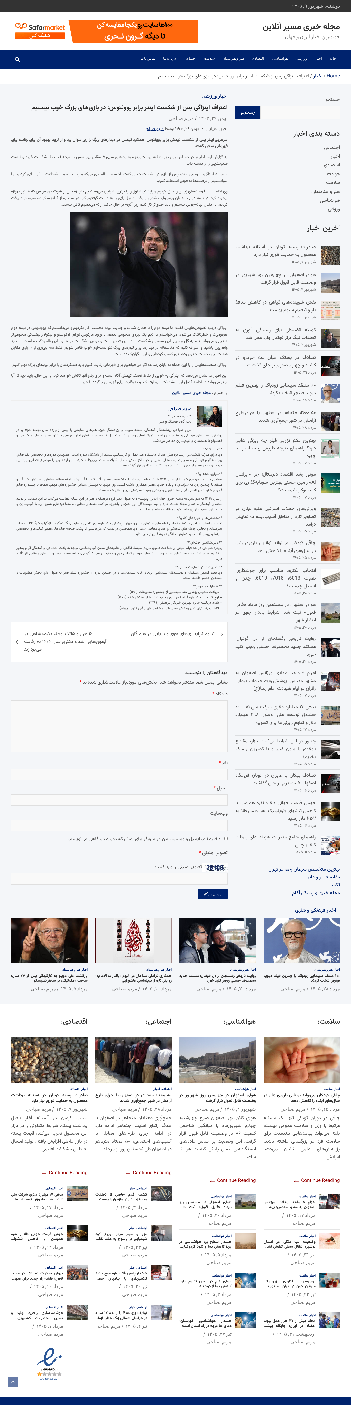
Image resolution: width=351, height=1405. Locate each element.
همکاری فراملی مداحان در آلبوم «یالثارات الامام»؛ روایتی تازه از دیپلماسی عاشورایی (133, 978)
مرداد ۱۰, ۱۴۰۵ (157, 989)
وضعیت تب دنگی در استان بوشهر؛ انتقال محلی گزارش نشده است (290, 1247)
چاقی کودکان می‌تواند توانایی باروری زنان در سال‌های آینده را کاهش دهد (275, 546)
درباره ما (169, 58)
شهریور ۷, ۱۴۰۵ (72, 1109)
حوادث (333, 174)
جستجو (332, 100)
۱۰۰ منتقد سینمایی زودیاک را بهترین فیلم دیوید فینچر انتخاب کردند (275, 389)
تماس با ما (147, 58)
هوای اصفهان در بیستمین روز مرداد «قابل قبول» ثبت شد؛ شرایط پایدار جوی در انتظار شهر (275, 612)
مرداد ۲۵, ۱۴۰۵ (325, 1109)
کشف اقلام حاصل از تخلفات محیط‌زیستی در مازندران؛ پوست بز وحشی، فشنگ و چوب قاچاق (121, 1200)
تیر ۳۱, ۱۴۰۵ (303, 1255)
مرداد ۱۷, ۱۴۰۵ (301, 1215)
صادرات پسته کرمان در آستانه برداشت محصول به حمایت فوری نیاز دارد (275, 251)
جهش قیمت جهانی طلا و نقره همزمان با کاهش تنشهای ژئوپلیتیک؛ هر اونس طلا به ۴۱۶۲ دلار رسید (275, 810)
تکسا (335, 885)
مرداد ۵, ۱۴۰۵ (74, 989)
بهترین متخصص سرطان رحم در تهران (304, 869)
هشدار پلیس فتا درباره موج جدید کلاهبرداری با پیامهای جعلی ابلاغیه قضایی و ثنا (121, 1279)
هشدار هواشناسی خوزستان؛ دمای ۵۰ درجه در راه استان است (205, 1323)
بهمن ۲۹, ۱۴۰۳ (213, 118)
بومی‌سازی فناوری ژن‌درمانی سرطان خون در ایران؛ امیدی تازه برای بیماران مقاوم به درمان (290, 1286)
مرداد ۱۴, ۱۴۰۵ (48, 1247)
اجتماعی (190, 58)
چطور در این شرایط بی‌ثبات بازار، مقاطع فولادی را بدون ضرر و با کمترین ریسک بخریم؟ (275, 749)
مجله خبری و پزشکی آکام (316, 893)
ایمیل (221, 788)
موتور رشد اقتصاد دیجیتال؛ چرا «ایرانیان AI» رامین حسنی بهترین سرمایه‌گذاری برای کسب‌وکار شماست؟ (275, 482)
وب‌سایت (219, 813)
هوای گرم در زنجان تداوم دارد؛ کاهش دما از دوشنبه (205, 1284)
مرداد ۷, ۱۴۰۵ (49, 1326)
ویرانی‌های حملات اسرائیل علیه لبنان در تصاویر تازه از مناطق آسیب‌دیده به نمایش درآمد (275, 516)
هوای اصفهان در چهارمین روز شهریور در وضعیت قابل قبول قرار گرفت (275, 278)
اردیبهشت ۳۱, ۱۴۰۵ (296, 1334)
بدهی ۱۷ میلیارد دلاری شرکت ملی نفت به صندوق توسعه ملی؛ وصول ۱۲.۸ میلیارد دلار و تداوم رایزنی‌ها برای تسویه (275, 715)
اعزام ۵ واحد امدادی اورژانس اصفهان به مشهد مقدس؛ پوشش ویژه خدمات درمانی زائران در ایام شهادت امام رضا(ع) (275, 680)
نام (223, 763)
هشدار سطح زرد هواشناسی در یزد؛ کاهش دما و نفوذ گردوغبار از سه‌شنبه (205, 1247)
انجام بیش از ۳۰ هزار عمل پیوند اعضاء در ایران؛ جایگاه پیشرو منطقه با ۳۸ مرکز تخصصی (290, 1326)
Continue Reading (320, 1180)
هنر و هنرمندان (233, 58)
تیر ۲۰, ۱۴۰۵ (135, 1286)
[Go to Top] (13, 1382)
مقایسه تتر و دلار (324, 877)
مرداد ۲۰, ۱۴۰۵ (241, 989)
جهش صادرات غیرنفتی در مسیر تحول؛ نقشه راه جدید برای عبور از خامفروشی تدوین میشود (37, 1279)
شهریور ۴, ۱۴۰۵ (240, 1109)
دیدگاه (220, 694)
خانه (333, 58)
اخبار (318, 58)
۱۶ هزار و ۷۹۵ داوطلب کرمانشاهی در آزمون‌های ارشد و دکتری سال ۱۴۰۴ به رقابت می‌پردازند (65, 641)
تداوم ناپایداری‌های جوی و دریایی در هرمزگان (173, 634)
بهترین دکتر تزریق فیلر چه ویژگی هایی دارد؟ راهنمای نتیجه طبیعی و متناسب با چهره (275, 448)
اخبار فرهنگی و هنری (315, 910)
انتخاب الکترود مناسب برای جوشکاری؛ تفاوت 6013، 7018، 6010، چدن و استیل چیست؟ (275, 578)
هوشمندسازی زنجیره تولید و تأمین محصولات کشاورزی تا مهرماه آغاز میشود (37, 1318)
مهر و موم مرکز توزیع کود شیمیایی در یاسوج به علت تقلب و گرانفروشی (121, 1239)
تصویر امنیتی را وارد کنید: (178, 867)
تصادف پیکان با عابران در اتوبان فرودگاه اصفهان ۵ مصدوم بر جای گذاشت (275, 779)
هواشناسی (280, 58)
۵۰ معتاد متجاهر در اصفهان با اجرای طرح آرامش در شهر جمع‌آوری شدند (275, 416)
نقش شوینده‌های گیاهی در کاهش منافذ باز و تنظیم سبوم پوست (275, 306)
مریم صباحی (181, 118)
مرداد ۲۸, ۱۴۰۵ (325, 989)
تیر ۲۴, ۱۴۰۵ (135, 1247)
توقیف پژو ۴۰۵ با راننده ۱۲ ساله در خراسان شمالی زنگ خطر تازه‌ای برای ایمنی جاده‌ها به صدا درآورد (121, 1318)
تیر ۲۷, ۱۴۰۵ (219, 1334)
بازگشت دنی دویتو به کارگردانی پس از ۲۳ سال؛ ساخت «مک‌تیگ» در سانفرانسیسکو (49, 978)
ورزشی (301, 58)
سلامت (209, 58)
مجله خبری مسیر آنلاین (301, 27)
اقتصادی (258, 58)
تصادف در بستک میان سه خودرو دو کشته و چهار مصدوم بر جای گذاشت (275, 361)
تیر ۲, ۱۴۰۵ (136, 1326)
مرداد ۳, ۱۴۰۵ (218, 1294)
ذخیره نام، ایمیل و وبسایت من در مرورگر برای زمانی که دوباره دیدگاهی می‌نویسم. (144, 839)
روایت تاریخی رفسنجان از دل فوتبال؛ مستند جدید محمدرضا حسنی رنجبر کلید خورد (275, 646)
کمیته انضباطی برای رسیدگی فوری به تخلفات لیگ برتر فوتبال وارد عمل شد (275, 334)
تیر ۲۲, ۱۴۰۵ (303, 1294)
